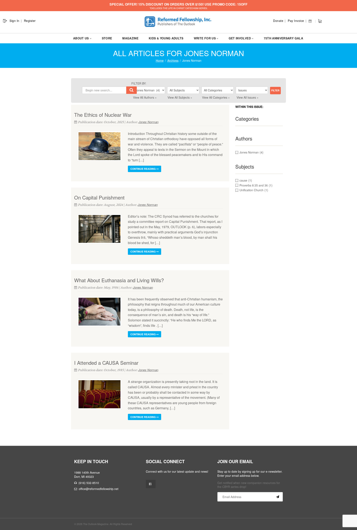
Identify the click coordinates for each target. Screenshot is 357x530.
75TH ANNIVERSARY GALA (283, 38)
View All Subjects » (180, 97)
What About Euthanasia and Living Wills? (119, 280)
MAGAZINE (130, 38)
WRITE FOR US (205, 38)
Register (30, 21)
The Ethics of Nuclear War (103, 114)
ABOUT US (81, 38)
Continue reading (143, 169)
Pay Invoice (296, 21)
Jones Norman (148, 122)
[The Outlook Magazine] (178, 21)
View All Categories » (216, 97)
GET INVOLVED (240, 38)
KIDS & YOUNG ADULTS (166, 38)
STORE (107, 38)
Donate (278, 21)
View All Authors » (145, 97)
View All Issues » (247, 97)
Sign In (14, 21)
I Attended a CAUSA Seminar (106, 362)
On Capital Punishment (99, 197)
